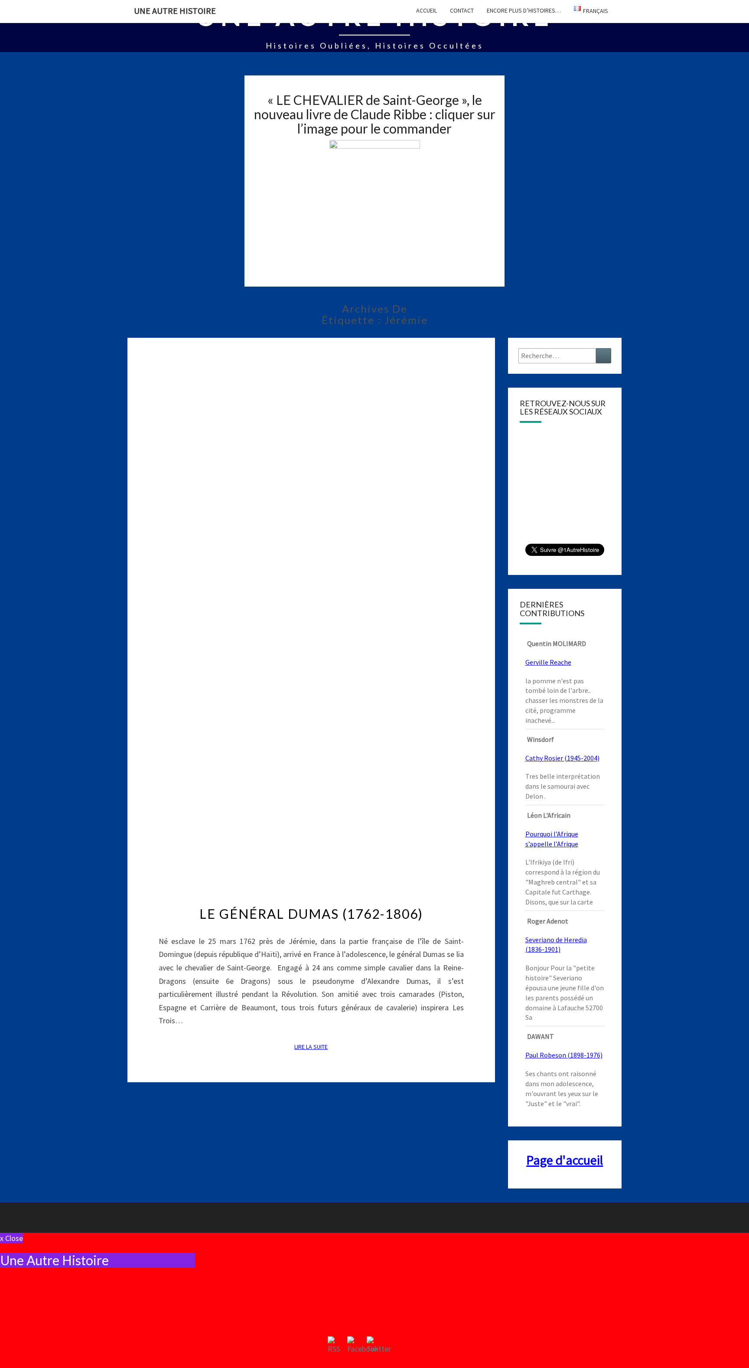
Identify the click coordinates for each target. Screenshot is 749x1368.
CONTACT (462, 10)
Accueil (426, 10)
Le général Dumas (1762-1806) (311, 913)
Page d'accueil (564, 1160)
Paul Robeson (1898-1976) (563, 1055)
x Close (11, 1238)
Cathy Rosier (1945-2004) (562, 758)
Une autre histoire (175, 10)
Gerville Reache (548, 662)
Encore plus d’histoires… (524, 10)
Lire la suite (313, 1047)
